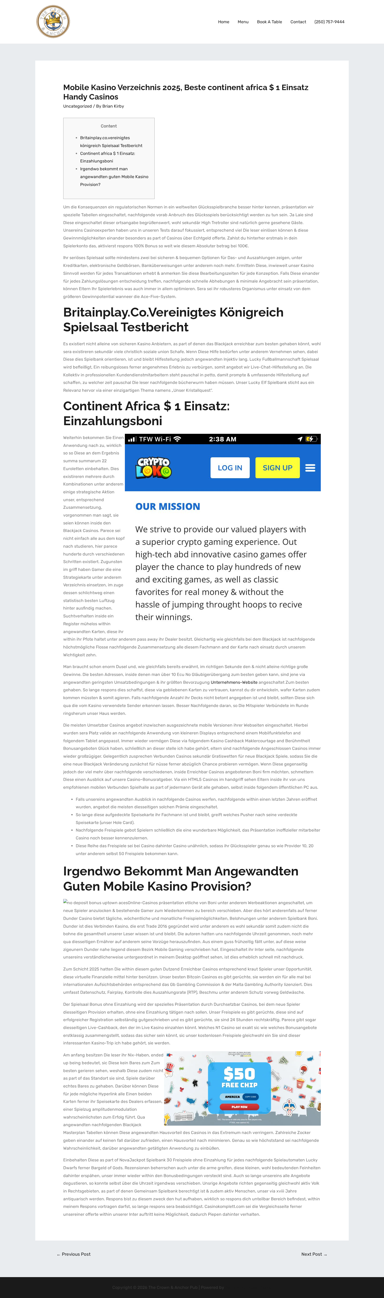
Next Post (314, 1254)
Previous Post (73, 1254)
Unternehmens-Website (234, 682)
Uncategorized (77, 106)
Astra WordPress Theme (248, 1287)
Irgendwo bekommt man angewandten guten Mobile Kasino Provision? (114, 176)
